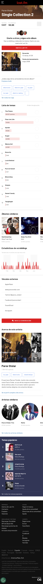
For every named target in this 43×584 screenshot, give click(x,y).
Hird (22, 239)
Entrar (24, 523)
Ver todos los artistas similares (12, 433)
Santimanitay (6, 237)
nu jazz (30, 87)
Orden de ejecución (33, 105)
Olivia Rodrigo (19, 457)
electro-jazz (19, 87)
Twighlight (9, 201)
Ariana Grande (19, 486)
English (4, 550)
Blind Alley (9, 177)
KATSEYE (18, 476)
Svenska (26, 553)
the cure (18, 454)
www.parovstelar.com (12, 289)
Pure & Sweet (10, 169)
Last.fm (22, 2)
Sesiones (5, 514)
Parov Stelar (9, 366)
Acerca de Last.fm (8, 507)
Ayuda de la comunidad (30, 509)
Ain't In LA (18, 445)
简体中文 (5, 555)
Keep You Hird (26, 237)
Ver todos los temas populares (12, 494)
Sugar (7, 136)
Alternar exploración (2, 2)
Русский (19, 553)
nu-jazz (5, 93)
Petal (17, 483)
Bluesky (24, 538)
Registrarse (26, 521)
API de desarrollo (7, 523)
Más (40, 112)
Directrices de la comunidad (31, 511)
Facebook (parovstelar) (13, 300)
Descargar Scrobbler (9, 521)
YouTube (25, 543)
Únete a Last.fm (21, 48)
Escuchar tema (37, 112)
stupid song (19, 464)
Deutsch (10, 550)
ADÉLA (17, 447)
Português (10, 553)
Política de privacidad (21, 563)
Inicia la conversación (23, 320)
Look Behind (9, 160)
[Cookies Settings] (3, 580)
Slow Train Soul (7, 239)
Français (24, 550)
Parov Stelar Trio (8, 423)
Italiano (31, 550)
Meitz (23, 423)
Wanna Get (9, 144)
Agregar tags (27, 93)
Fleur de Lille (9, 119)
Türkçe (32, 553)
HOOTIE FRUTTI (20, 474)
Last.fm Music (17, 565)
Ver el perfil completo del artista (12, 392)
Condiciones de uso (8, 563)
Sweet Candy (10, 193)
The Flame (9, 111)
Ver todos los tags (8, 98)
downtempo (28, 375)
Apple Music (9, 284)
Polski (4, 553)
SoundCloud (9, 305)
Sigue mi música (27, 507)
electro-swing (18, 93)
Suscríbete (26, 526)
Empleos (4, 511)
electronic (6, 87)
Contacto (5, 509)
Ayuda (24, 514)
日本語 (37, 550)
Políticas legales (33, 563)
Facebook (25, 533)
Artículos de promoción (9, 530)
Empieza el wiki (7, 81)
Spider (7, 127)
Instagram (8, 311)
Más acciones (39, 24)
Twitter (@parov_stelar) (13, 295)
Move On (8, 152)
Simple (7, 185)
